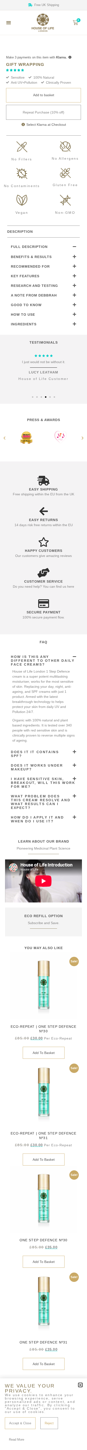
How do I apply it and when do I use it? (37, 819)
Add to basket (43, 95)
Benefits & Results (31, 257)
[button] (9, 22)
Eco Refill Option (43, 916)
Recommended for (30, 266)
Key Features (25, 276)
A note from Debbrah (34, 295)
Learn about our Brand (43, 841)
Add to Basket (44, 1053)
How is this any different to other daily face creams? (42, 660)
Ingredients (23, 324)
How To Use (23, 314)
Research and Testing (34, 286)
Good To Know (26, 305)
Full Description (29, 247)
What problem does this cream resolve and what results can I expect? (40, 802)
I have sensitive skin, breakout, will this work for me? (43, 782)
